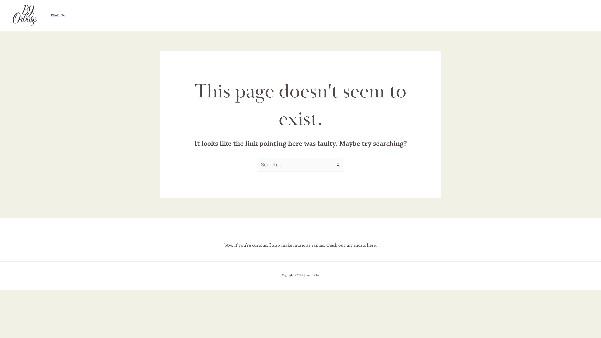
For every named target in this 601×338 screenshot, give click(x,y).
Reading (58, 15)
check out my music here (351, 245)
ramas (318, 245)
